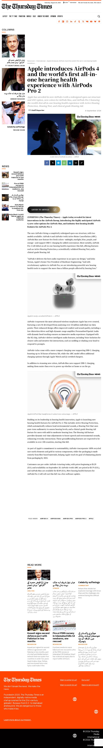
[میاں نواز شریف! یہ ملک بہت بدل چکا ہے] (13, 79)
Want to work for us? (68, 685)
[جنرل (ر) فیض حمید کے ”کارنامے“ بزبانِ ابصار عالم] (13, 46)
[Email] (75, 162)
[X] (83, 22)
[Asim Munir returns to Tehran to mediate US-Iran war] (5, 207)
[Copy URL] (81, 162)
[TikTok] (75, 22)
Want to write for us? (68, 680)
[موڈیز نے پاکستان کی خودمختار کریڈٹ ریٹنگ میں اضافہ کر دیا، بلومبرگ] (5, 197)
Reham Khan (19, 130)
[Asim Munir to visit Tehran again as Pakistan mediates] (5, 217)
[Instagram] (67, 22)
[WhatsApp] (64, 162)
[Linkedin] (71, 22)
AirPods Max (55, 518)
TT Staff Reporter (36, 110)
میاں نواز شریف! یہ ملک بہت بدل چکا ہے (14, 94)
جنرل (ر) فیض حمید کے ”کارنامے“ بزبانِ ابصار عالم (16, 61)
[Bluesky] (95, 22)
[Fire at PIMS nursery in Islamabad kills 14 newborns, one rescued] (5, 186)
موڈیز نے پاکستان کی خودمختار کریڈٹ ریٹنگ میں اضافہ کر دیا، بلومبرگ (16, 198)
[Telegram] (58, 162)
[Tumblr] (79, 22)
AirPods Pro (68, 518)
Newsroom (31, 61)
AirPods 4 (44, 518)
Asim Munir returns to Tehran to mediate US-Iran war (17, 207)
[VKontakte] (87, 22)
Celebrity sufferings (16, 127)
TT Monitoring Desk (15, 66)
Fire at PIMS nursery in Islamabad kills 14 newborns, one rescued (16, 187)
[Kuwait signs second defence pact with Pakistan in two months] (5, 174)
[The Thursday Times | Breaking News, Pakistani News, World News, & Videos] (27, 7)
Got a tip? (86, 680)
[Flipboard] (63, 22)
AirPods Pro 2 (80, 518)
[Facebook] (59, 22)
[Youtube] (91, 22)
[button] (98, 16)
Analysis (30, 591)
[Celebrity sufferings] (13, 112)
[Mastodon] (99, 22)
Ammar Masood (17, 99)
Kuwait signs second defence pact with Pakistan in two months (17, 176)
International (40, 61)
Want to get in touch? (90, 685)
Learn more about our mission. (17, 719)
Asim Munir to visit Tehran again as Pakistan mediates (16, 217)
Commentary (83, 585)
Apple (91, 518)
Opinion (56, 588)
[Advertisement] (14, 145)
